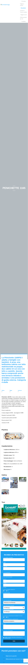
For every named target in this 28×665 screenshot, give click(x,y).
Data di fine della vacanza (8, 609)
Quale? (4, 624)
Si (4, 590)
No (8, 590)
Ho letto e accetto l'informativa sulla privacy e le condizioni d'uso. (13, 638)
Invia (14, 641)
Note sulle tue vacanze (8, 630)
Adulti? (4, 579)
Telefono (5, 566)
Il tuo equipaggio (7, 572)
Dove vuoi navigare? (7, 600)
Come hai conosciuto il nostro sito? (10, 619)
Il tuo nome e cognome (8, 557)
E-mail (4, 562)
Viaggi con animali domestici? (9, 589)
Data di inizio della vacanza (8, 605)
